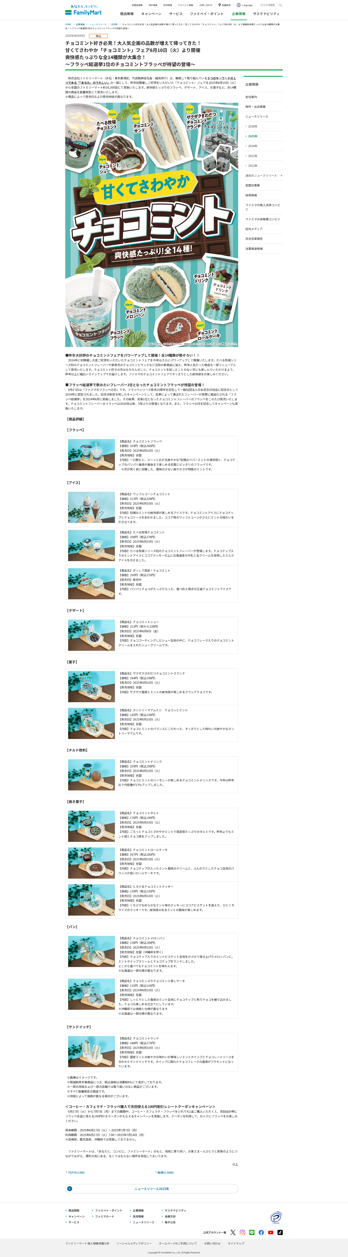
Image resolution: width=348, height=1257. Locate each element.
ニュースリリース (97, 24)
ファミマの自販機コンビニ (262, 219)
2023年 (253, 156)
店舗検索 (226, 5)
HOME (68, 24)
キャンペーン (151, 13)
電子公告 (170, 1222)
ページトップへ (336, 1245)
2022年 (253, 166)
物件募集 (153, 5)
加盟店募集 (137, 5)
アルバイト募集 (185, 5)
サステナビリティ (266, 13)
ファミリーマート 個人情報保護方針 (87, 1243)
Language (247, 5)
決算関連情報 (254, 248)
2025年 (114, 24)
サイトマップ (236, 1243)
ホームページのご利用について (178, 1243)
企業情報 (80, 24)
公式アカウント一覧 (214, 1232)
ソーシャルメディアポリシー (134, 1243)
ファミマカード (104, 1216)
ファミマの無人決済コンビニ (262, 207)
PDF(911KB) (77, 1172)
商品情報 (127, 13)
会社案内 (251, 97)
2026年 (253, 126)
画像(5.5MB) (166, 1172)
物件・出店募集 (255, 106)
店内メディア (254, 229)
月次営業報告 (254, 239)
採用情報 (167, 5)
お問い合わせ (205, 5)
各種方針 (170, 1216)
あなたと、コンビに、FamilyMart (83, 10)
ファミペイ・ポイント (207, 13)
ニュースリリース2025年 (151, 1188)
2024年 (253, 146)
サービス (176, 13)
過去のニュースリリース (261, 175)
